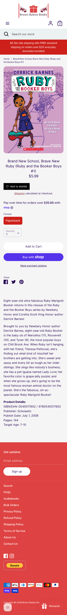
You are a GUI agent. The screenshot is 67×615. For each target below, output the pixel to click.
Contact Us (11, 544)
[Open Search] (6, 34)
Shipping (19, 193)
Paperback (13, 220)
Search (8, 486)
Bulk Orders (11, 505)
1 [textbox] (6, 234)
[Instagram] (12, 555)
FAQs (7, 492)
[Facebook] (6, 555)
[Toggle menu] (7, 23)
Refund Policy (12, 518)
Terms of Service (14, 531)
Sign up (17, 471)
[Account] (50, 22)
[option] (33, 109)
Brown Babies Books (32, 602)
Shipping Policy (13, 524)
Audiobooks (11, 499)
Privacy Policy (12, 511)
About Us (10, 537)
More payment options (33, 265)
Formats (8, 214)
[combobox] (12, 232)
